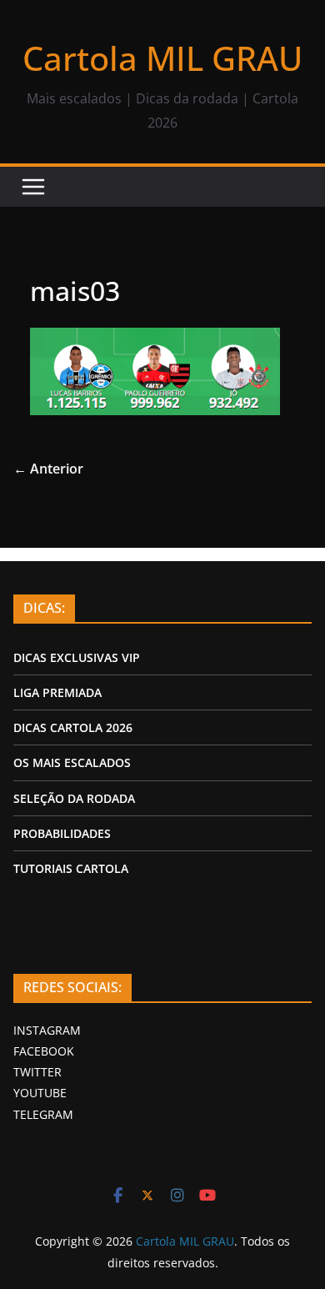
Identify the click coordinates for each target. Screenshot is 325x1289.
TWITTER (37, 1072)
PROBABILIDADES (62, 833)
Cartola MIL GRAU (162, 58)
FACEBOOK (43, 1051)
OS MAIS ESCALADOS (72, 762)
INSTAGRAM (47, 1030)
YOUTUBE (40, 1093)
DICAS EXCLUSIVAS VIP (76, 657)
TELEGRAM (43, 1114)
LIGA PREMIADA (57, 692)
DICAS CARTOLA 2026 (72, 727)
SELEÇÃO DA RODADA (74, 798)
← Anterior (48, 468)
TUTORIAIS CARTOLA (70, 868)
